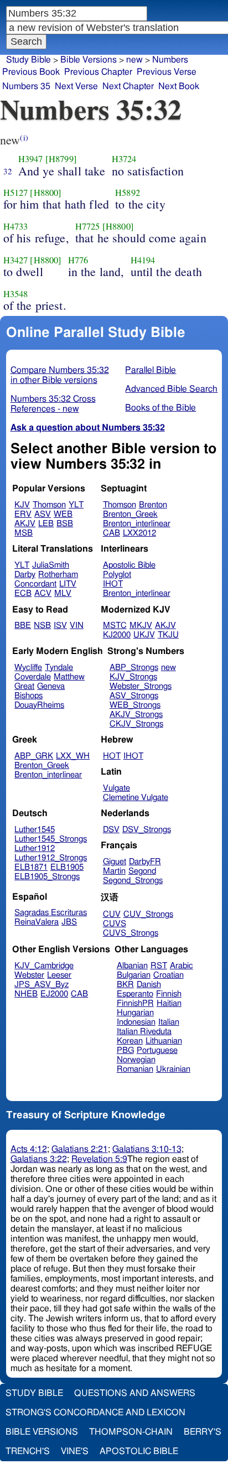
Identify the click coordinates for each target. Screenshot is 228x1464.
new (168, 667)
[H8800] (45, 192)
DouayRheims (39, 705)
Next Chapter (128, 86)
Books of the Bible (160, 407)
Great (24, 686)
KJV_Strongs (133, 677)
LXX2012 (139, 533)
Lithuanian (164, 1041)
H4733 (15, 226)
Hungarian (135, 1013)
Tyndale (59, 667)
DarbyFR (145, 862)
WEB (63, 514)
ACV (42, 593)
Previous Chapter (98, 72)
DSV (111, 830)
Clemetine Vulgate (135, 797)
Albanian (132, 966)
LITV (67, 584)
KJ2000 (117, 635)
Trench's (28, 1451)
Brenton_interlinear (136, 524)
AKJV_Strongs (136, 714)
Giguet (114, 862)
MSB (23, 533)
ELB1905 (67, 867)
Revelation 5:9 (99, 1159)
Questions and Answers (134, 1393)
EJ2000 (54, 994)
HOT (112, 756)
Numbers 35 (26, 86)
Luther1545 (34, 830)
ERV (23, 514)
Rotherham (58, 574)
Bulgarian (134, 975)
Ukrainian (173, 1069)
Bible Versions (88, 59)
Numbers (170, 59)
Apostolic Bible (139, 1451)
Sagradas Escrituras (50, 912)
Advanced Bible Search (171, 389)
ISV (60, 625)
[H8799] (61, 159)
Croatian (168, 975)
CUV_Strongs (148, 914)
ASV (42, 514)
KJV (22, 505)
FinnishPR (135, 1003)
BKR (125, 984)
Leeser (59, 975)
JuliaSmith (50, 565)
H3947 (30, 159)
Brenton (153, 505)
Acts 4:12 (29, 1149)
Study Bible (28, 59)
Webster (29, 975)
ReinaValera (36, 922)
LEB (46, 524)
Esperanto (135, 994)
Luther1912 (34, 848)
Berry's (202, 1431)
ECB (23, 593)
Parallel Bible (150, 370)
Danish (149, 984)
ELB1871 (31, 867)
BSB (64, 524)
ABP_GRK (33, 756)
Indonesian (136, 1022)
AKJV (24, 524)
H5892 (127, 192)
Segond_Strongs (133, 880)
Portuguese (157, 1050)
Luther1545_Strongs (50, 839)
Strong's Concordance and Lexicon (95, 1412)
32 (7, 170)
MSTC (115, 625)
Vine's (75, 1451)
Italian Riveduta (144, 1031)
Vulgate (116, 788)
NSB (42, 625)
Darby (24, 574)
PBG (125, 1050)
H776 (78, 260)
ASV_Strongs (134, 696)
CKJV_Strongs (136, 724)
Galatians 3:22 (39, 1159)
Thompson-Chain (131, 1431)
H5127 (15, 192)
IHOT (113, 584)
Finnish (169, 994)
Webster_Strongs (141, 686)
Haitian (169, 1003)
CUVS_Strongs (130, 933)
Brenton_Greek (130, 514)
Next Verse (76, 86)
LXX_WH (73, 756)
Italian (168, 1022)
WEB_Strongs (135, 705)
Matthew (69, 677)
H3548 (15, 294)
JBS (69, 922)
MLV (62, 593)
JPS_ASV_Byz (41, 984)
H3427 (15, 260)
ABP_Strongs (134, 667)
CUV (112, 914)
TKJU (168, 635)
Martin (114, 871)
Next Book (178, 86)
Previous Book (31, 72)
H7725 (87, 226)
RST (159, 966)
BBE (22, 625)
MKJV (140, 625)
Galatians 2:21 (79, 1149)
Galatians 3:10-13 (147, 1149)
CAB (111, 533)
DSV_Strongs (146, 830)
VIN (77, 625)
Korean (130, 1041)
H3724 (124, 159)
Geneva (51, 686)
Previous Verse (166, 72)
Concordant (35, 584)
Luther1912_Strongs (50, 858)
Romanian (135, 1069)
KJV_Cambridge (44, 966)
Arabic (181, 966)
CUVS (114, 924)
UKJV (144, 635)
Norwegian (136, 1060)
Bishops (28, 696)
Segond (142, 871)
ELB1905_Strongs (47, 877)
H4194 (143, 260)
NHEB (26, 994)
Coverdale (32, 677)
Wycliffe (28, 667)
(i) (24, 137)
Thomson (49, 505)
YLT (76, 505)
